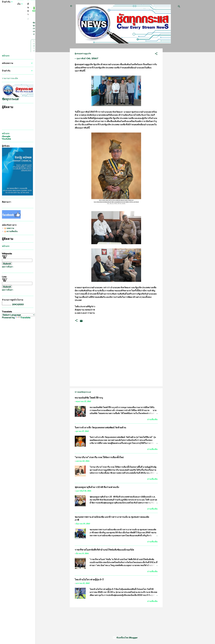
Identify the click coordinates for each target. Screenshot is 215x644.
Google (6, 136)
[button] (156, 54)
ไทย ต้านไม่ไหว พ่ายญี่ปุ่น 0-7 (89, 579)
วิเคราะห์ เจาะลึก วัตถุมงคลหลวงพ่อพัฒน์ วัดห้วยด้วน (100, 427)
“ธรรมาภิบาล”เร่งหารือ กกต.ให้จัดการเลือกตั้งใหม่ (99, 457)
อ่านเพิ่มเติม (152, 419)
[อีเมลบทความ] (81, 321)
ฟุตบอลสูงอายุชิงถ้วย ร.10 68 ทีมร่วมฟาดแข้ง (97, 487)
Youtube (6, 138)
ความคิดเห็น (12, 231)
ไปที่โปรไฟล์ (33, 50)
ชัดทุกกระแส (34, 28)
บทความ (10, 228)
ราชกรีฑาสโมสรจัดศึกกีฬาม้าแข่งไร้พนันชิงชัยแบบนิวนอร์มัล (104, 549)
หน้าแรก (5, 55)
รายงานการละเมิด (10, 78)
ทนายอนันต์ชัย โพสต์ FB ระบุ (89, 397)
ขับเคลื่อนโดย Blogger (127, 637)
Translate (25, 317)
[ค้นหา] (179, 7)
